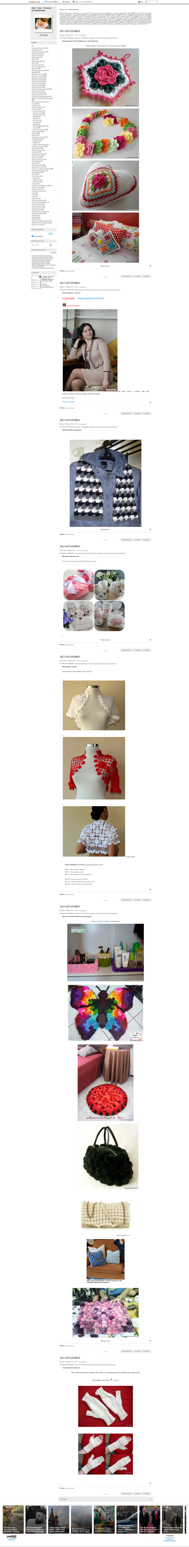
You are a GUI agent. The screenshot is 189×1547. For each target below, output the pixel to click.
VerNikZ (50, 257)
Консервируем (36, 139)
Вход (57, 1)
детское (34, 103)
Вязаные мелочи (37, 87)
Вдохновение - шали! (77, 872)
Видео (34, 63)
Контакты (169, 1539)
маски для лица (36, 155)
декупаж (35, 116)
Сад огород (35, 176)
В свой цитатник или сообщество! (106, 38)
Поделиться (146, 276)
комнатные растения (38, 137)
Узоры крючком (36, 204)
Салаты (34, 183)
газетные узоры (38, 115)
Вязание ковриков (37, 79)
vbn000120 (35, 263)
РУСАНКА (41, 266)
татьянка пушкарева (73, 305)
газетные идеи (37, 113)
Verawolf (77, 1364)
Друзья (39, 8)
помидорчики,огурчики (40, 144)
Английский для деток (38, 48)
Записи (34, 8)
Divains (49, 255)
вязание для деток (37, 74)
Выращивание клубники (39, 70)
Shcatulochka (44, 257)
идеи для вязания (37, 107)
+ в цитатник (82, 35)
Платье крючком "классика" (90, 298)
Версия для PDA (169, 1537)
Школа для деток (37, 224)
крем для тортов (37, 150)
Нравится (137, 276)
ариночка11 (50, 268)
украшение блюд (37, 208)
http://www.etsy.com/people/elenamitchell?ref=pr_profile (79, 561)
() (131, 276)
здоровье (35, 105)
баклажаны (36, 141)
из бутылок (36, 120)
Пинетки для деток (37, 167)
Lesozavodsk (36, 257)
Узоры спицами (36, 206)
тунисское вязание (37, 200)
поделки (35, 128)
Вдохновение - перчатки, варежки (81, 874)
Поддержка (139, 2)
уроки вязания (36, 209)
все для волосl (36, 65)
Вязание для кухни (37, 78)
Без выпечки (35, 50)
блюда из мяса (36, 53)
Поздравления (36, 172)
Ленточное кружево (38, 154)
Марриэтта (77, 38)
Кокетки (34, 135)
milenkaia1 (48, 260)
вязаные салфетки (37, 94)
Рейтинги (67, 1)
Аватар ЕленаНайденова (43, 23)
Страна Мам (68, 298)
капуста (35, 178)
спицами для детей (38, 191)
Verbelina (34, 258)
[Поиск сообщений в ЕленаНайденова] (51, 234)
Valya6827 (77, 427)
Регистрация (49, 1)
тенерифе (35, 198)
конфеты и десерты (38, 146)
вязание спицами (37, 83)
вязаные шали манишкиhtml (40, 96)
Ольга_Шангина (50, 265)
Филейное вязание (38, 213)
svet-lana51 (41, 262)
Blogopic (40, 255)
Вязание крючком (37, 81)
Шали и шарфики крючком (40, 221)
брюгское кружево (37, 61)
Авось (76, 1)
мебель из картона (37, 159)
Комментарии (47, 8)
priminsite (35, 262)
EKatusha (77, 663)
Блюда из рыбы (36, 55)
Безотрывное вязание (39, 52)
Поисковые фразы (48, 287)
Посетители (46, 285)
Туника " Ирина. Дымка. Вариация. (82, 884)
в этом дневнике (38, 236)
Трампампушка (79, 289)
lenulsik (42, 260)
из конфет (36, 122)
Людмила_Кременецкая (81, 553)
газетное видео (37, 111)
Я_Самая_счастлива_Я (39, 268)
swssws (47, 262)
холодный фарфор (39, 129)
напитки (34, 163)
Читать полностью (69, 401)
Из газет (34, 109)
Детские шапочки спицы (39, 101)
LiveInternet (35, 2)
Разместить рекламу (170, 1540)
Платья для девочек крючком (41, 168)
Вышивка (34, 72)
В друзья (45, 35)
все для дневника (37, 66)
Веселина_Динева (44, 263)
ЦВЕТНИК (35, 219)
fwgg (38, 260)
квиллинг (35, 124)
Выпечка (34, 68)
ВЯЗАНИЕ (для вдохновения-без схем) (89, 864)
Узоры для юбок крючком (39, 202)
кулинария (35, 152)
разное (34, 174)
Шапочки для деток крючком (40, 222)
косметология (36, 148)
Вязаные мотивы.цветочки (40, 89)
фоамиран (35, 215)
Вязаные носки (36, 91)
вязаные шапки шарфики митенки (42, 98)
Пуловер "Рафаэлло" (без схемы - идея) (83, 881)
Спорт (34, 193)
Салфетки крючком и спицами (41, 185)
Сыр (33, 196)
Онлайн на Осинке (68, 398)
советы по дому (36, 187)
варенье (35, 142)
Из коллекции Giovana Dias (79, 879)
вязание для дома (37, 76)
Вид (142, 2)
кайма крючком (36, 131)
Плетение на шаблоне (39, 170)
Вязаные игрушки (37, 85)
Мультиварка (36, 161)
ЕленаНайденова (32, 10)
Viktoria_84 (41, 258)
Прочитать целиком (89, 38)
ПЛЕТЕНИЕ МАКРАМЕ (40, 126)
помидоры (36, 180)
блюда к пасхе (36, 57)
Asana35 (34, 255)
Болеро (34, 59)
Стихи (34, 195)
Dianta (45, 255)
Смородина (36, 182)
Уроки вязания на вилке (39, 211)
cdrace (47, 258)
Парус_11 (35, 266)
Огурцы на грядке (37, 165)
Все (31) (53, 252)
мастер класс (36, 157)
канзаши (34, 133)
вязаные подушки (37, 93)
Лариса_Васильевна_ (38, 265)
